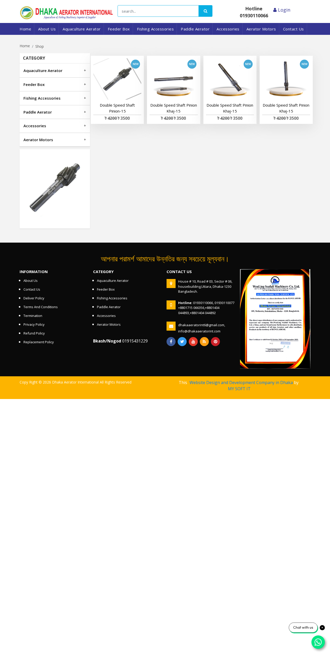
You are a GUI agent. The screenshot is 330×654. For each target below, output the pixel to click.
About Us (47, 28)
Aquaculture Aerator (82, 28)
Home (25, 28)
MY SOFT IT (239, 389)
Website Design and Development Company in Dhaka (241, 382)
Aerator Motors (261, 28)
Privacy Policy (34, 324)
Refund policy (34, 333)
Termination (32, 315)
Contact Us (293, 28)
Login (283, 10)
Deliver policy (33, 298)
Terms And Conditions (40, 307)
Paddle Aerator (195, 28)
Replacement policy (38, 342)
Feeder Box (119, 28)
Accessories (228, 28)
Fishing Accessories (155, 28)
